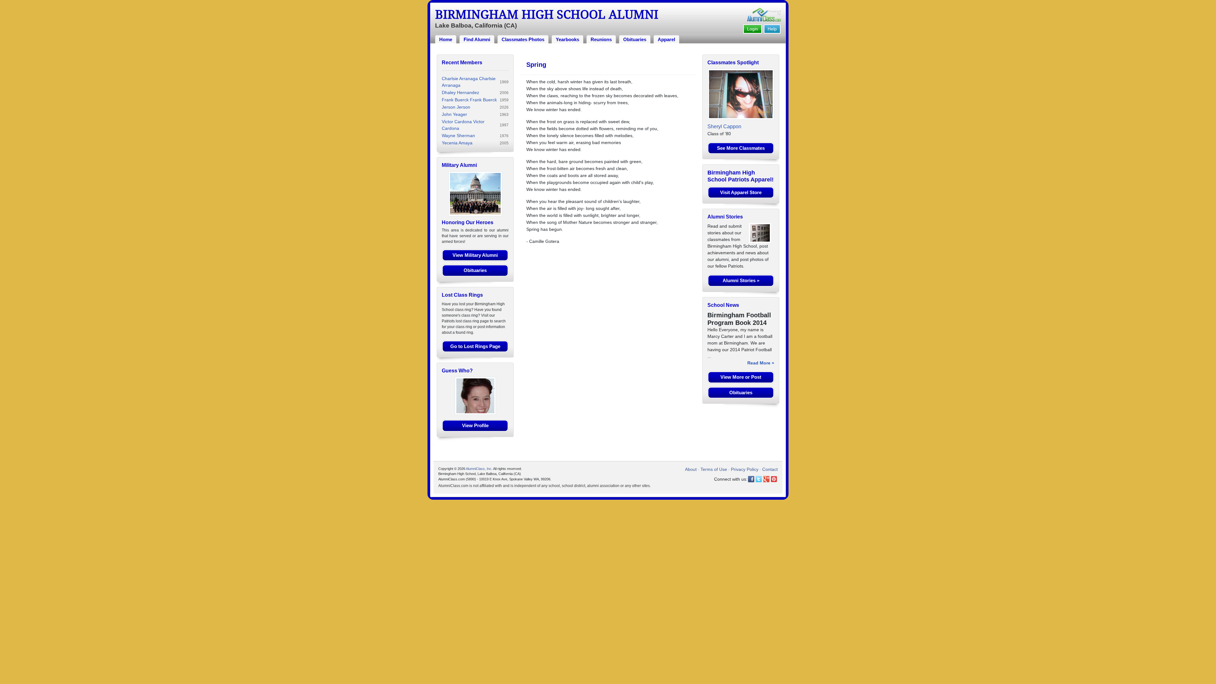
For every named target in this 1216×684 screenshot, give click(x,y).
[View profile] (475, 395)
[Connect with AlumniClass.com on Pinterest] (774, 479)
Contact (770, 469)
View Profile (475, 425)
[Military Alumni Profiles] (475, 193)
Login (752, 28)
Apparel (666, 39)
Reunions (601, 39)
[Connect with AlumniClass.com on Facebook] (751, 479)
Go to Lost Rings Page (475, 346)
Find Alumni (477, 39)
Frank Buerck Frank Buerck (469, 99)
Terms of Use (713, 469)
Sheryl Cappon (724, 126)
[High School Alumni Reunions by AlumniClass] (764, 15)
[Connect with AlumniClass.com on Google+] (766, 479)
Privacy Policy (744, 469)
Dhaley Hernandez (460, 92)
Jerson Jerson (456, 107)
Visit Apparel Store (741, 192)
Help (772, 28)
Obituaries (634, 39)
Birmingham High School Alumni (546, 15)
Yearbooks (567, 39)
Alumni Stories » (741, 280)
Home (445, 39)
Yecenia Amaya (457, 142)
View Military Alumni (475, 255)
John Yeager (454, 114)
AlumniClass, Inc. (479, 469)
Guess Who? (457, 370)
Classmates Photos (523, 39)
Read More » (760, 362)
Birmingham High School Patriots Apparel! (740, 176)
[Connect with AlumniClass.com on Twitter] (759, 479)
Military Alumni (459, 165)
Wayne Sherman (458, 135)
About (691, 469)
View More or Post (740, 377)
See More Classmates (741, 148)
